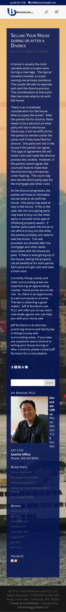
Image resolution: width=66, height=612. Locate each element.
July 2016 (16, 516)
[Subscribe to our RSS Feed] (15, 560)
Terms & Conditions (24, 603)
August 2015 (18, 537)
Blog (28, 51)
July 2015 (16, 542)
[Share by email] (26, 365)
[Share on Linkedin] (22, 365)
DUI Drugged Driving (22, 497)
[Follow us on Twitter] (12, 560)
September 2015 (20, 531)
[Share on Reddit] (19, 365)
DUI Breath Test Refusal (24, 477)
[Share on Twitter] (15, 365)
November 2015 (20, 521)
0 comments (41, 51)
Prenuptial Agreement (23, 482)
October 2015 (18, 526)
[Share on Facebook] (12, 365)
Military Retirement (21, 472)
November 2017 (20, 510)
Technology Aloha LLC (33, 607)
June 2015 (16, 547)
